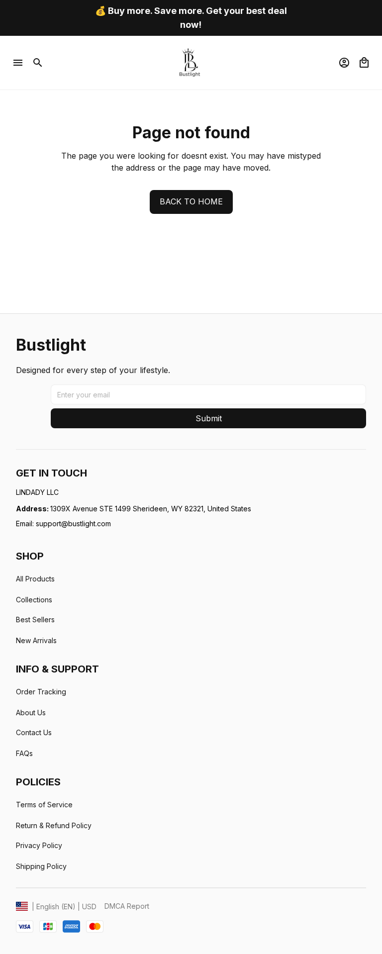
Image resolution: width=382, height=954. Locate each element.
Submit (208, 418)
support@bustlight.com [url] (73, 523)
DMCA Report (126, 906)
